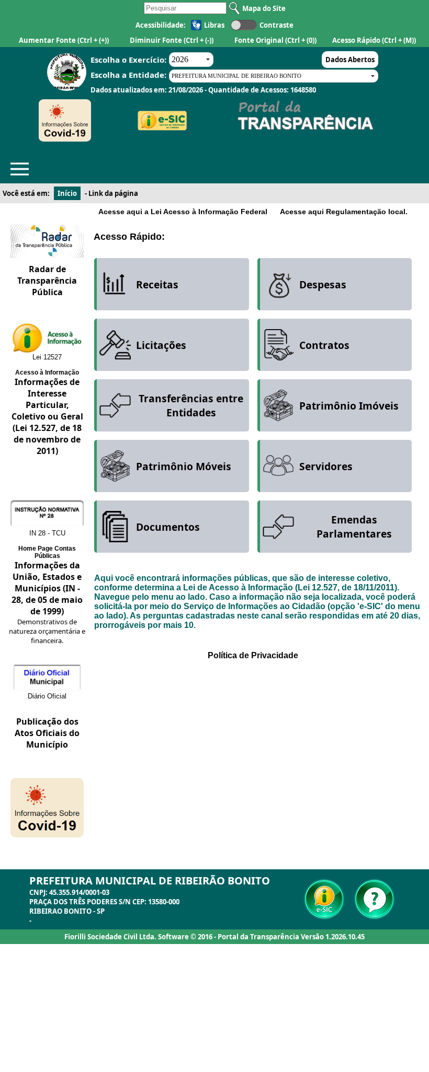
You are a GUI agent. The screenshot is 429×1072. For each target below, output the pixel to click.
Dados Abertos (350, 59)
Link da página (113, 193)
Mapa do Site (264, 8)
